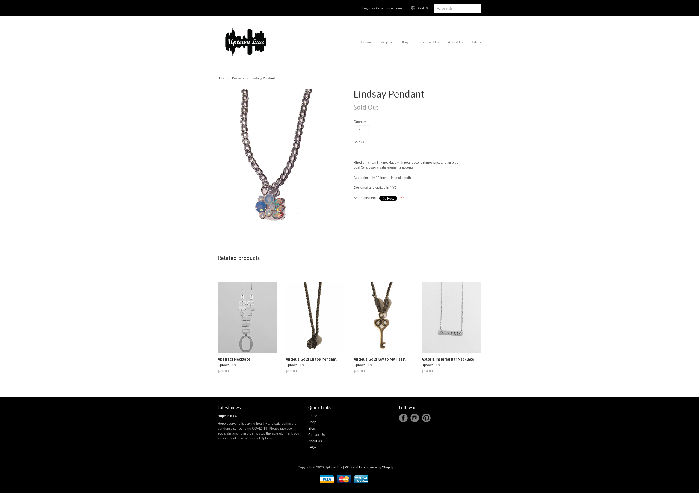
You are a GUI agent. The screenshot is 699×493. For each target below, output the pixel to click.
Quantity (360, 122)
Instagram (414, 418)
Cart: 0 (423, 8)
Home (312, 416)
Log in (366, 8)
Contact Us (316, 435)
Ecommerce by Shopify (376, 467)
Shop (312, 422)
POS (348, 467)
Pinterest (426, 418)
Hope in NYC (227, 416)
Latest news (229, 407)
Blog (311, 428)
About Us (315, 441)
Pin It (403, 198)
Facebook (403, 418)
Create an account (389, 8)
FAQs (312, 447)
